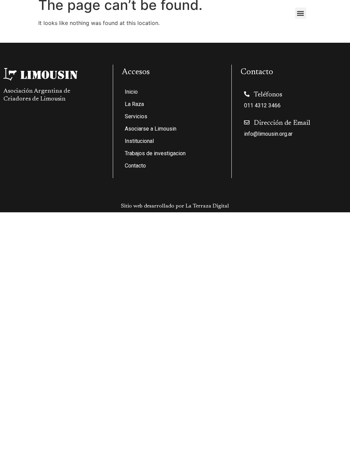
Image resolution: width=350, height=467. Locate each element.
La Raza (134, 104)
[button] (300, 13)
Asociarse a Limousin (150, 128)
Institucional (139, 141)
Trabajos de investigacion (155, 153)
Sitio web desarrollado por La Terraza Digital (175, 206)
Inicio (131, 92)
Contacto (135, 165)
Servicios (136, 116)
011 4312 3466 (262, 105)
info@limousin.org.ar (268, 134)
